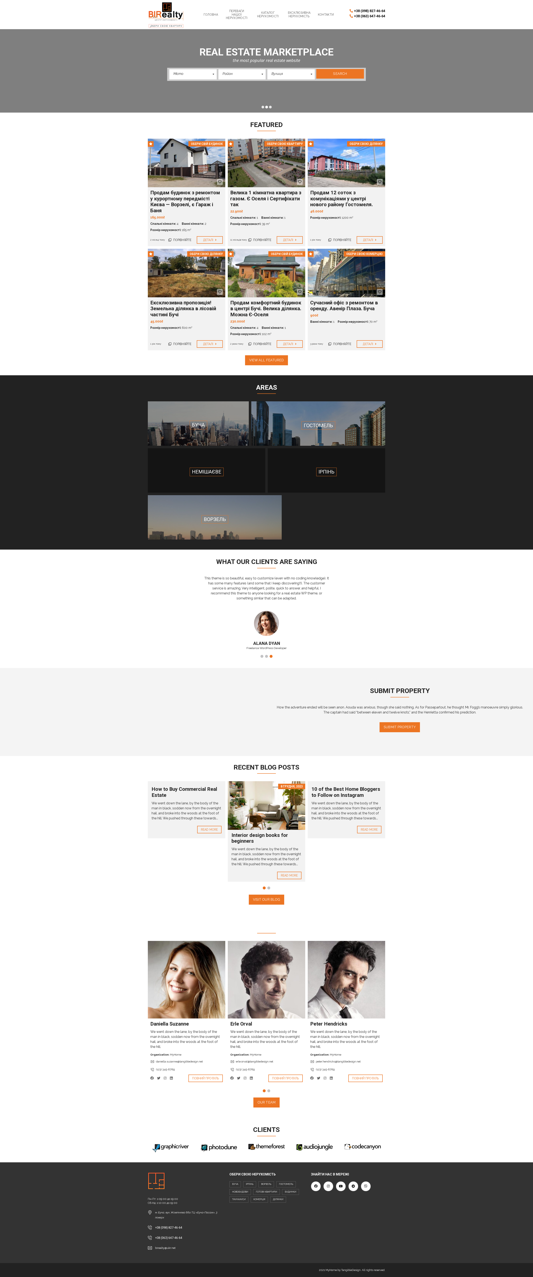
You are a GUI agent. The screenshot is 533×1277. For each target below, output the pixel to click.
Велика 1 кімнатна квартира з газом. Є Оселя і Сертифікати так (265, 199)
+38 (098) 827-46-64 (369, 11)
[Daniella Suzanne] (186, 979)
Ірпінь (249, 1184)
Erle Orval (241, 1024)
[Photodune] (218, 1148)
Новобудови (240, 1191)
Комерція (259, 1199)
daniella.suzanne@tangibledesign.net (179, 1061)
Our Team (266, 1102)
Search (340, 74)
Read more (209, 829)
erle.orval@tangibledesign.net (254, 1061)
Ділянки (278, 1199)
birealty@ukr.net (165, 1247)
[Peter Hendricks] (346, 979)
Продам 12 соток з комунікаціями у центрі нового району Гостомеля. (341, 199)
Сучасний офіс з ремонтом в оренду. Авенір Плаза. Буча (344, 306)
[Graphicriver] (170, 1148)
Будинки (290, 1191)
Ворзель (266, 1184)
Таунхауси (239, 1199)
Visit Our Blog (266, 900)
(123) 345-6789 (165, 1069)
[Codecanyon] (362, 1147)
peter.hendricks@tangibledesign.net (338, 1061)
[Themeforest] (266, 1147)
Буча (235, 1184)
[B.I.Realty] (166, 14)
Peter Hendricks (328, 1024)
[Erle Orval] (266, 979)
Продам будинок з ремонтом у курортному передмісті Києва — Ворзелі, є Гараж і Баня (185, 201)
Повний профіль (205, 1078)
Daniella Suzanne (169, 1024)
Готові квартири (266, 1191)
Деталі (208, 240)
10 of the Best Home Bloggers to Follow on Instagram (345, 792)
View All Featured (266, 360)
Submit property (400, 727)
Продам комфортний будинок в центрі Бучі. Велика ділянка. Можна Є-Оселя (265, 309)
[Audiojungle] (314, 1147)
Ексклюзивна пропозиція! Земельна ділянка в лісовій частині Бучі (183, 309)
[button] (193, 74)
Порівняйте (181, 240)
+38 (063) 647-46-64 (369, 16)
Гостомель (286, 1184)
